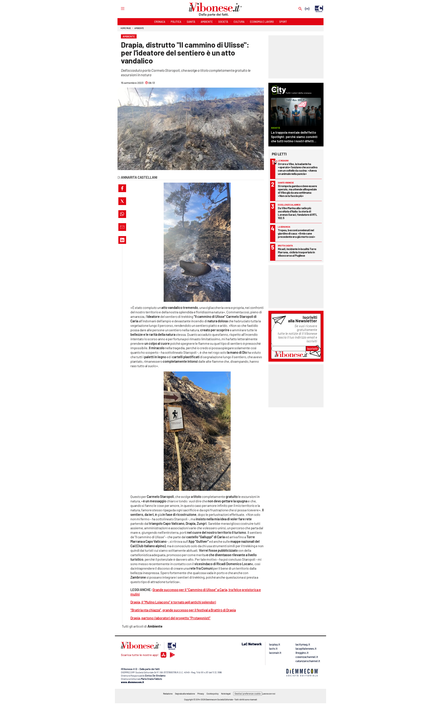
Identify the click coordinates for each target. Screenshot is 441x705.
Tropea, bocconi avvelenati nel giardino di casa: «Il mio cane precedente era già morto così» (296, 233)
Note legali (226, 693)
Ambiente (139, 28)
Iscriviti (312, 348)
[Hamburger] (119, 8)
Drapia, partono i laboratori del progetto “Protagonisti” (170, 618)
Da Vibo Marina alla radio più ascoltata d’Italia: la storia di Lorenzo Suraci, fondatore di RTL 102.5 (297, 213)
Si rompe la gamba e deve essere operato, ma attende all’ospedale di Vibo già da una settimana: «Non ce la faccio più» (297, 190)
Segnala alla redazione (185, 693)
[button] (122, 188)
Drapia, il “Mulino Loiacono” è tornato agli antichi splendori (173, 602)
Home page (126, 28)
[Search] (300, 9)
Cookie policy (213, 693)
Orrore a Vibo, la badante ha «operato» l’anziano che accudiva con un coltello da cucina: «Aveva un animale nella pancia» (297, 168)
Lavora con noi (268, 693)
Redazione (167, 693)
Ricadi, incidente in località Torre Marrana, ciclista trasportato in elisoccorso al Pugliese (297, 252)
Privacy (200, 693)
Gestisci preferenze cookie (248, 693)
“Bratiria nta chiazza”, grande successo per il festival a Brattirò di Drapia (183, 610)
